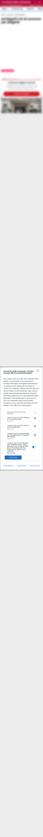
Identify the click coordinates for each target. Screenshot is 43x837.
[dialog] (21, 418)
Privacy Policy (34, 466)
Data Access (21, 466)
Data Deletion (8, 466)
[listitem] (21, 412)
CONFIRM (13, 457)
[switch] (34, 418)
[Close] (38, 371)
